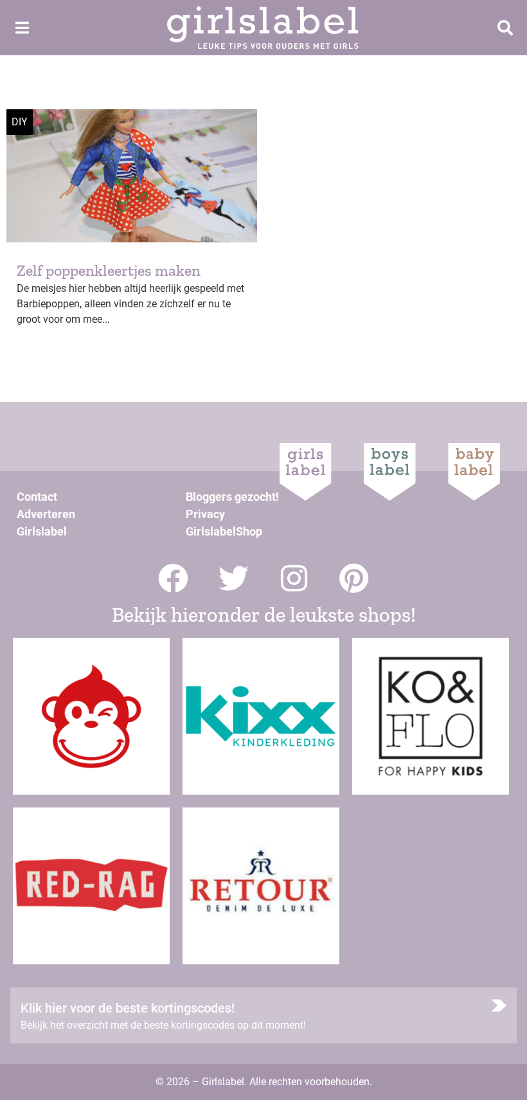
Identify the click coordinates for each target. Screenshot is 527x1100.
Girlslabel (42, 531)
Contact (37, 496)
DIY (20, 122)
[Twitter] (234, 578)
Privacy (205, 514)
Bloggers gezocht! (232, 496)
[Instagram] (294, 578)
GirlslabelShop (224, 531)
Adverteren (46, 514)
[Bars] (21, 27)
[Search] (505, 27)
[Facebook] (173, 578)
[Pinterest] (354, 578)
